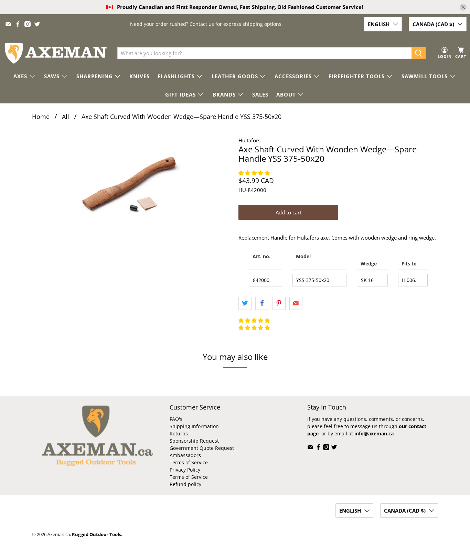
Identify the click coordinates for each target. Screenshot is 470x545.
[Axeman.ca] (55, 53)
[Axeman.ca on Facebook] (18, 24)
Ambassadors (185, 455)
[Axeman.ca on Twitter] (37, 24)
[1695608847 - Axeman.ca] (132, 186)
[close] (463, 7)
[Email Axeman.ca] (8, 24)
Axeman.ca (58, 534)
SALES (260, 94)
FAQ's (176, 419)
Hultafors (249, 140)
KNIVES (139, 76)
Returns (179, 433)
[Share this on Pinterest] (279, 303)
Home (41, 116)
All (65, 116)
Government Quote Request (202, 448)
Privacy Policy (185, 469)
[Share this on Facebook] (261, 303)
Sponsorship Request (194, 440)
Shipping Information (194, 426)
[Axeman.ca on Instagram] (27, 24)
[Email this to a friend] (295, 303)
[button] (254, 172)
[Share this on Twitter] (245, 303)
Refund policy (185, 484)
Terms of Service (189, 462)
